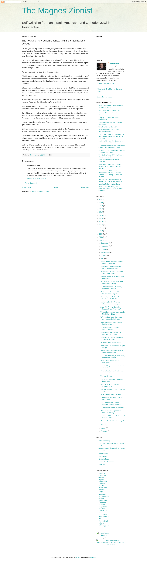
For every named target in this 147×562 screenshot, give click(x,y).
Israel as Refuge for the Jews (109, 184)
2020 (101, 203)
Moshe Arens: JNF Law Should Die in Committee (111, 262)
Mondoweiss (103, 454)
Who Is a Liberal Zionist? (108, 127)
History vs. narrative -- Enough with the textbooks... (111, 272)
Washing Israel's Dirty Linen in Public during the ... (111, 323)
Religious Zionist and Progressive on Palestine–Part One (112, 151)
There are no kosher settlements (112, 408)
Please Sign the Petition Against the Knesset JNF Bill (111, 298)
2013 (101, 221)
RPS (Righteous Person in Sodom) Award (109, 328)
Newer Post (26, 187)
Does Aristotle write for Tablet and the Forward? (104, 524)
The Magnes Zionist (57, 10)
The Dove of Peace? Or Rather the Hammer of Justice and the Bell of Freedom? (111, 136)
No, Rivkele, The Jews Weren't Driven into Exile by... (111, 283)
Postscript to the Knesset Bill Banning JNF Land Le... (110, 333)
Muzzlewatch (103, 456)
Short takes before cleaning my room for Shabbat (111, 372)
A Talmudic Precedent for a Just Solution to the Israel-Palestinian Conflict (110, 166)
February (104, 431)
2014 (101, 218)
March (103, 428)
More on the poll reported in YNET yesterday (110, 412)
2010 (101, 231)
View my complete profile (105, 83)
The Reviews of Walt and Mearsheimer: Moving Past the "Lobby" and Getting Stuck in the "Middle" (110, 173)
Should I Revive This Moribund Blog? (103, 488)
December (105, 243)
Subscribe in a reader (105, 97)
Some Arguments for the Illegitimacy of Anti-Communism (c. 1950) (112, 146)
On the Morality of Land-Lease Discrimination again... (111, 293)
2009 (101, 234)
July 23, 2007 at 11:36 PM (36, 178)
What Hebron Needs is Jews (110, 394)
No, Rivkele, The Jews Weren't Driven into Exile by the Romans (110, 180)
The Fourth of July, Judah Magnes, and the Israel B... (111, 403)
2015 (101, 215)
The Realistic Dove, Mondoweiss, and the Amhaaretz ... (112, 357)
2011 (101, 228)
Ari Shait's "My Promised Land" (110, 110)
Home (56, 187)
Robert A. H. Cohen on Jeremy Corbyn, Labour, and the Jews (103, 478)
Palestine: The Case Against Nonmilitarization (109, 131)
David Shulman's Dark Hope (110, 342)
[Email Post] (50, 155)
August (103, 255)
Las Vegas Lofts (104, 538)
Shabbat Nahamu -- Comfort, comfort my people (111, 288)
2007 (101, 240)
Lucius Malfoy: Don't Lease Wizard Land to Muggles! (110, 303)
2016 (101, 212)
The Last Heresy (106, 376)
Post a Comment (31, 183)
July (102, 259)
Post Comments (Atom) (40, 191)
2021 (101, 199)
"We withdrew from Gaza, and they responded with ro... (111, 318)
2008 (101, 237)
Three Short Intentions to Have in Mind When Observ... (112, 313)
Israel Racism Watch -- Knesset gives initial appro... (111, 338)
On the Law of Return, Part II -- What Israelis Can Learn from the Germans (111, 189)
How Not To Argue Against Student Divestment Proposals (104, 498)
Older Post (85, 187)
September (105, 252)
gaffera (77, 557)
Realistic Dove (104, 459)
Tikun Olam (103, 451)
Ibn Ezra (102, 464)
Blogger (93, 557)
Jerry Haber (114, 63)
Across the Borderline (106, 462)
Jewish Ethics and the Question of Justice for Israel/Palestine (111, 142)
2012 (101, 224)
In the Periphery (104, 441)
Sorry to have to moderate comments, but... (110, 385)
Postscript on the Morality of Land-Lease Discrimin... (110, 267)
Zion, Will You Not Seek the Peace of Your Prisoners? (110, 308)
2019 (101, 206)
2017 (101, 209)
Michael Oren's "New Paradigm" (112, 421)
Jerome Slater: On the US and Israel (112, 448)
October (104, 249)
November (105, 246)
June (103, 425)
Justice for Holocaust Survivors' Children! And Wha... (111, 352)
